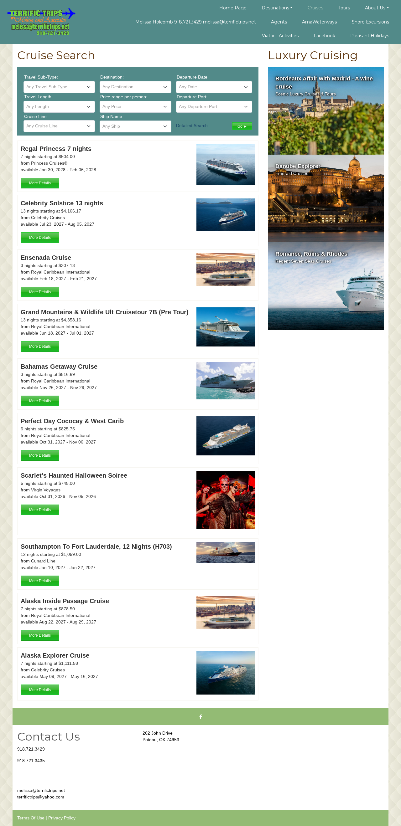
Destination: (112, 77)
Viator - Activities (280, 35)
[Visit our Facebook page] (200, 717)
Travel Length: (38, 96)
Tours (344, 8)
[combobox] (59, 87)
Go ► (242, 126)
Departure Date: (193, 77)
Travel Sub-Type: (41, 77)
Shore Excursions (370, 22)
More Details (40, 183)
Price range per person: (123, 96)
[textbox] (59, 86)
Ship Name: (111, 116)
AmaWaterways (319, 22)
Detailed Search (192, 125)
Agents (279, 22)
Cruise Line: (36, 116)
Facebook (324, 35)
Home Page (233, 8)
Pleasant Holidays (369, 35)
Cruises (315, 8)
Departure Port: (192, 96)
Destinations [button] (275, 8)
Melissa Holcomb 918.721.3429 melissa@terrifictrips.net (195, 22)
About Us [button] (375, 8)
